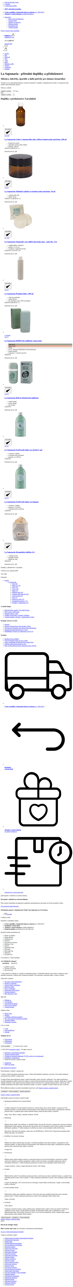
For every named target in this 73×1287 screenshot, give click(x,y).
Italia (10, 1241)
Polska (12, 1257)
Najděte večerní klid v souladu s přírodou (17, 615)
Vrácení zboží (12, 20)
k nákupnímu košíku (11, 6)
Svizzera (14, 1267)
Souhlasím (4, 1091)
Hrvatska (14, 1255)
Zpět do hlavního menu (12, 2)
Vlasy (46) (15, 589)
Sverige (13, 1254)
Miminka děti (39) (17, 592)
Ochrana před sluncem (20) (20, 594)
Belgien (13, 1283)
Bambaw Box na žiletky (12, 639)
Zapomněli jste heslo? (11, 1003)
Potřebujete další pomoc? (12, 990)
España (13, 1247)
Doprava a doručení (10, 983)
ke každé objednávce (19, 14)
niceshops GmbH (14, 1049)
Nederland (16, 1276)
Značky (7, 580)
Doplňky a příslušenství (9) (20, 603)
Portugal (14, 1281)
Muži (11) (15, 591)
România (14, 1252)
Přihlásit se (8, 1000)
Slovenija (15, 1248)
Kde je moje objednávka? (16, 19)
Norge (12, 1284)
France (13, 1250)
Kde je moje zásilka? (11, 1005)
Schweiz (14, 1264)
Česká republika (21, 1272)
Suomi (12, 1260)
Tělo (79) (15, 587)
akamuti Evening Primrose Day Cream (16, 630)
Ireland (13, 1274)
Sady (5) (14, 597)
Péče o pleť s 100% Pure (12, 612)
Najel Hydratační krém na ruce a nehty (16, 640)
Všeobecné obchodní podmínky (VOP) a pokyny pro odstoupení (24, 1056)
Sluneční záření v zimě (11, 613)
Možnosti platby (13, 24)
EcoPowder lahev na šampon (22, 502)
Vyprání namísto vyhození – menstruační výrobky (19, 617)
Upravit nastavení (25, 1091)
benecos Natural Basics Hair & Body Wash (18, 626)
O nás (6, 1028)
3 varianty (8, 335)
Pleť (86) (15, 584)
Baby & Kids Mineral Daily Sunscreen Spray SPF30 (20, 646)
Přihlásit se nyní (9, 37)
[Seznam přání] (6, 47)
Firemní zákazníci (10, 992)
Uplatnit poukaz (9, 1007)
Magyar (13, 1259)
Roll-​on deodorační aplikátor (22, 398)
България (15, 1262)
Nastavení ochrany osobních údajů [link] (15, 1059)
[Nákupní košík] (38, 49)
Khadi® (7, 624)
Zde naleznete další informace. (10, 906)
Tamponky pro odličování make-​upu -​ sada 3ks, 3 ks (31, 242)
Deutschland (17, 1243)
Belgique (14, 1278)
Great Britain (18, 1245)
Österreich (16, 1240)
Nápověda (8, 17)
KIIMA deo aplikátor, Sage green (23, 341)
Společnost (8, 1063)
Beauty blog (8, 1013)
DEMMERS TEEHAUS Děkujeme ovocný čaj (19, 631)
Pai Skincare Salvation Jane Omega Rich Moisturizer (20, 628)
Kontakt (7, 1032)
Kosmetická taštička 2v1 (20, 552)
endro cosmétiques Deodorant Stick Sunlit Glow (19, 642)
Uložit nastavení (6, 1217)
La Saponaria (12, 582)
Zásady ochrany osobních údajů (48, 1088)
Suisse (12, 1266)
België (12, 1279)
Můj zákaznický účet (11, 994)
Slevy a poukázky (10, 988)
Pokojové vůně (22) (18, 599)
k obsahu (7, 4)
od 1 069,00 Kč (24, 12)
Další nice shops (9, 1064)
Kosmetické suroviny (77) (20, 601)
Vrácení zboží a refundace (12, 985)
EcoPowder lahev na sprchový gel (23, 450)
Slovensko (16, 1271)
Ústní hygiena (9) (17, 596)
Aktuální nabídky (10, 1020)
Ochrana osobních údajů (12, 1054)
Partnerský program (10, 1022)
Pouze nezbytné (13, 1091)
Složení (7, 1015)
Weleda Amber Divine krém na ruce (15, 644)
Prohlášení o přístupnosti (12, 1058)
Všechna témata (13, 27)
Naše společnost (9, 1030)
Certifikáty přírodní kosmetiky (14, 1017)
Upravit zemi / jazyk (21, 1046)
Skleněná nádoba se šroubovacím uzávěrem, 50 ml (30, 191)
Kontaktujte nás (13, 26)
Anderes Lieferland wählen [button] (9, 1235)
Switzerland (17, 1269)
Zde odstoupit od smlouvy (8, 1068)
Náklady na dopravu (14, 22)
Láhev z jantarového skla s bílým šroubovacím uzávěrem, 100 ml (36, 139)
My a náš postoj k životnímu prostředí (16, 1018)
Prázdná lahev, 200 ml (19, 294)
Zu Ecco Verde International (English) (12, 1232)
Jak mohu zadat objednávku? (13, 982)
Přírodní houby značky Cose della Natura (17, 610)
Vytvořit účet (8, 44)
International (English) (26, 1238)
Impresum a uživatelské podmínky (15, 1053)
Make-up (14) (16, 585)
